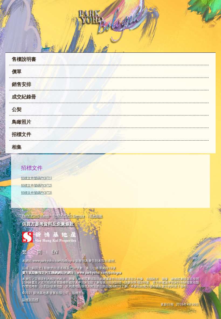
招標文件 (21, 134)
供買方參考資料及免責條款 (48, 224)
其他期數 (95, 216)
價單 (17, 71)
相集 (17, 147)
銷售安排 (21, 84)
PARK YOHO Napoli (36, 216)
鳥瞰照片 (21, 122)
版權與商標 (30, 300)
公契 (17, 109)
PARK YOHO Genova (69, 216)
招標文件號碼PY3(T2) (36, 185)
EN (55, 252)
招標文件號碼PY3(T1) (36, 178)
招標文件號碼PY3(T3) (36, 193)
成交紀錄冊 (24, 96)
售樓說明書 (24, 59)
